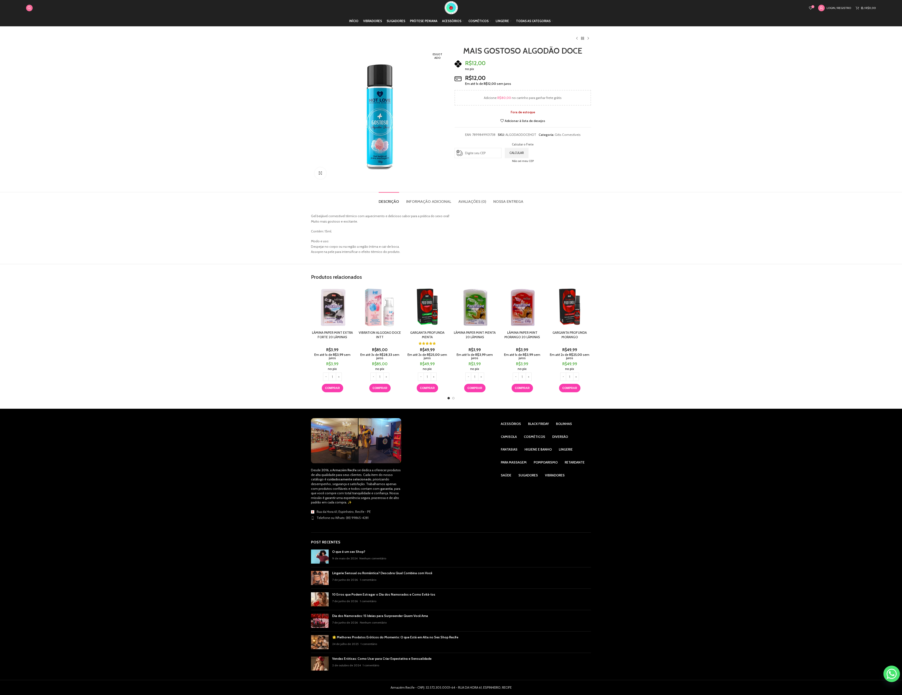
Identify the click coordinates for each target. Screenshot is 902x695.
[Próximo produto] (588, 38)
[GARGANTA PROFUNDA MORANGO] (569, 306)
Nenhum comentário (372, 558)
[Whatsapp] (891, 674)
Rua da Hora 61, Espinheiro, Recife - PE (344, 512)
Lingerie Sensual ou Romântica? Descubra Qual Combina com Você (382, 573)
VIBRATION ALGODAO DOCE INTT (380, 334)
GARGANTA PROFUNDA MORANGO (569, 334)
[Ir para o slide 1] (448, 398)
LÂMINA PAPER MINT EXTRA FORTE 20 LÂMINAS (332, 334)
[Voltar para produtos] (582, 38)
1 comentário (368, 579)
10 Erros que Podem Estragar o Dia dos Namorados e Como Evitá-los (383, 594)
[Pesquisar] (29, 8)
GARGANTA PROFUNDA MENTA (427, 334)
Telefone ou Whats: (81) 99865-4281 (343, 518)
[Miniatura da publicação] (320, 557)
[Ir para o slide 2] (453, 398)
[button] (332, 388)
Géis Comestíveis (568, 135)
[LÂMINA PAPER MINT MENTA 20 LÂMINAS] (474, 306)
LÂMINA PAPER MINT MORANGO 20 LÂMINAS (522, 334)
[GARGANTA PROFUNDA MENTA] (427, 306)
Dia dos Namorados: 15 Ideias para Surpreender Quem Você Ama (380, 616)
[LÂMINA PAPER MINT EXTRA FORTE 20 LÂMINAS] (332, 306)
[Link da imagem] (356, 440)
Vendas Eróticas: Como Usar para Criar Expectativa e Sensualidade (382, 658)
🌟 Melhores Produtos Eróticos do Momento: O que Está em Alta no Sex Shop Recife (395, 637)
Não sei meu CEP (523, 161)
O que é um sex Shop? (348, 552)
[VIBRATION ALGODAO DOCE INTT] (379, 306)
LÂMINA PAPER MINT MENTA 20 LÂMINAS (475, 334)
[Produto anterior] (577, 38)
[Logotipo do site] (451, 7)
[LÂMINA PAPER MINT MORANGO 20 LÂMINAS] (522, 306)
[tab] (389, 199)
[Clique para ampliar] (320, 173)
